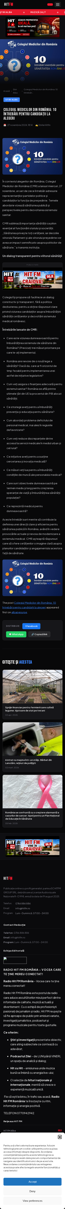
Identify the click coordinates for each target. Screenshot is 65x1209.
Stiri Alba (15, 91)
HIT (7, 878)
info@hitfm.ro (22, 908)
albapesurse (19, 612)
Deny (32, 1191)
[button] (60, 1137)
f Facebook (31, 626)
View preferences (32, 1200)
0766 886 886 (23, 903)
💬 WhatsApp (16, 634)
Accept (33, 1181)
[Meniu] (58, 4)
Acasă (6, 91)
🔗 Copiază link (39, 634)
